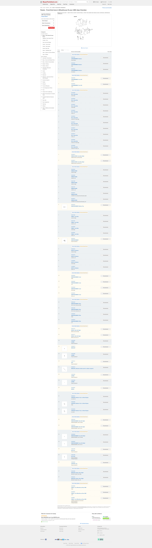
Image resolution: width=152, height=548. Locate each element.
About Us (41, 528)
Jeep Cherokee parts (82, 506)
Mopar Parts (80, 528)
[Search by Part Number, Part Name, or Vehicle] (87, 2)
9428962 (73, 497)
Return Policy (71, 543)
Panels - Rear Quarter (46, 46)
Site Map (79, 531)
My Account (61, 528)
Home (41, 7)
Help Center (110, 4)
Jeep (44, 7)
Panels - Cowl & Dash (46, 44)
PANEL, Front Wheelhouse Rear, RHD (78, 499)
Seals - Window (45, 54)
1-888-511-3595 (101, 535)
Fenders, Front (45, 40)
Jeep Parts (59, 4)
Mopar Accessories (81, 529)
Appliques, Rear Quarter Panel (48, 38)
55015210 (73, 204)
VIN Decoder (42, 531)
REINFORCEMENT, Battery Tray (77, 206)
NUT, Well (73, 456)
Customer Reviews (43, 529)
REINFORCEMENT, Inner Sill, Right (78, 435)
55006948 (73, 434)
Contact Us (104, 4)
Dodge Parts (52, 4)
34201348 (73, 454)
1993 (50, 7)
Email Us (100, 530)
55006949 (73, 441)
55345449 (73, 409)
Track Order (61, 529)
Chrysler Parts (45, 4)
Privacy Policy (76, 543)
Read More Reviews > (85, 523)
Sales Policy (65, 543)
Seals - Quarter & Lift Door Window (49, 52)
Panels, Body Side (46, 48)
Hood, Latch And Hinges (47, 42)
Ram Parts (65, 4)
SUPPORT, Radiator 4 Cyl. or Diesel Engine (79, 410)
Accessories (72, 4)
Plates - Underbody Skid (47, 50)
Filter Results (51, 27)
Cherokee (47, 7)
